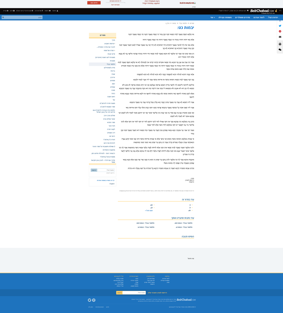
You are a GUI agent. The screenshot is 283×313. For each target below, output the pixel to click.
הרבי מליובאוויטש (118, 280)
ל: (190, 208)
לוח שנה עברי (151, 280)
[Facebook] (93, 300)
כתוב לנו (90, 307)
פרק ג (167, 23)
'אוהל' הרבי (120, 282)
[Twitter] (89, 300)
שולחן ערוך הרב (119, 284)
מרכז (186, 307)
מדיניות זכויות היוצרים (133, 190)
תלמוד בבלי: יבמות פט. (183, 223)
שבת (137, 282)
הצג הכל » (149, 210)
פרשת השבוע (134, 286)
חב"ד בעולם (120, 286)
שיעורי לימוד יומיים (149, 282)
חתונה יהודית (134, 280)
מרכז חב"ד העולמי (136, 299)
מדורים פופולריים (242, 17)
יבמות (174, 23)
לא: (151, 205)
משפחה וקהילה (225, 17)
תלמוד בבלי (183, 23)
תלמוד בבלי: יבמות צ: (145, 227)
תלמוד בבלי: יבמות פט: (145, 223)
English (112, 184)
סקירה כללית (119, 278)
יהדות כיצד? (273, 17)
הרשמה (152, 284)
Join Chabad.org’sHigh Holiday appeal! (151, 2)
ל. (190, 205)
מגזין (168, 282)
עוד (114, 100)
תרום (11, 11)
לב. (151, 208)
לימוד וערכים (259, 17)
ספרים (192, 23)
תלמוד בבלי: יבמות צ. (184, 227)
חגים (137, 278)
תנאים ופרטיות (100, 307)
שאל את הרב (38, 11)
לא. (189, 210)
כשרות (136, 284)
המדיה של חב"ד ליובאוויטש (176, 307)
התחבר (54, 11)
